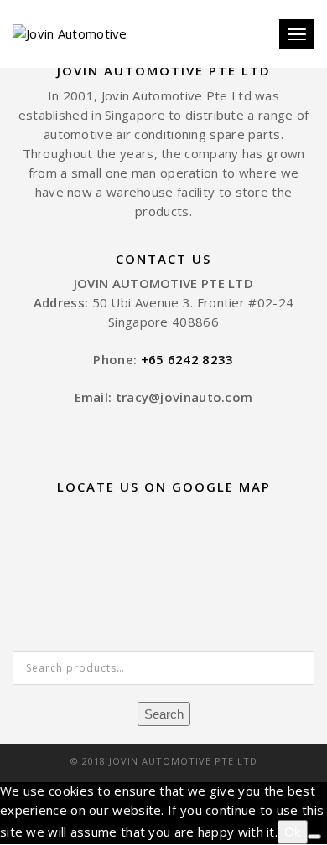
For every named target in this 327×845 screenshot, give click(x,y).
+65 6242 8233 (187, 359)
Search (164, 714)
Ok (292, 832)
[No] (314, 836)
